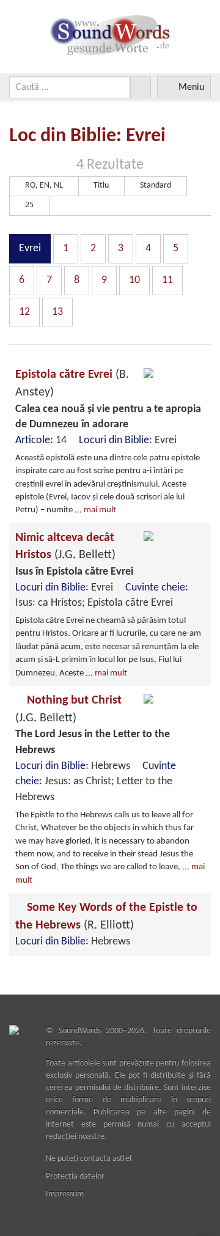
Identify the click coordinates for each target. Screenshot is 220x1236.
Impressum (65, 1194)
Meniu (191, 87)
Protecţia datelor (75, 1176)
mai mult (100, 510)
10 (134, 280)
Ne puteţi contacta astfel (88, 1158)
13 (57, 312)
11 (167, 280)
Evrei (30, 248)
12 (24, 312)
